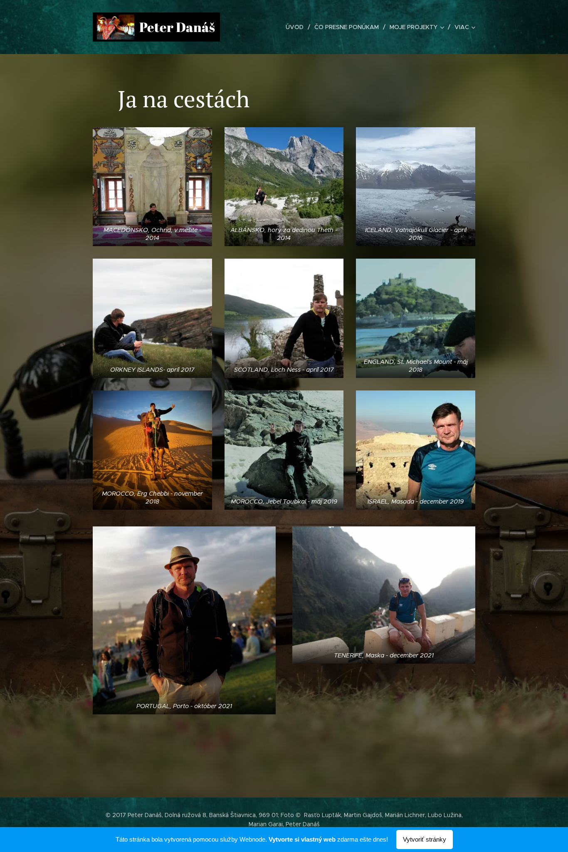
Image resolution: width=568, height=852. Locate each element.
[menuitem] (297, 27)
